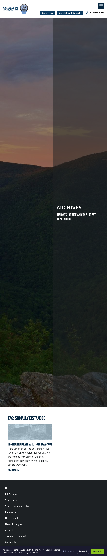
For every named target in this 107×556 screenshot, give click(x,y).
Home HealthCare (14, 518)
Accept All (97, 551)
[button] (101, 6)
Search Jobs (11, 500)
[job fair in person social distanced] (30, 432)
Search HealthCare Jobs (17, 506)
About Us (10, 530)
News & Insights (13, 524)
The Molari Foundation (16, 536)
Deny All (83, 551)
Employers (10, 512)
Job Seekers (11, 494)
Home (8, 488)
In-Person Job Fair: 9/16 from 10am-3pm (30, 444)
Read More (13, 470)
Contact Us (10, 542)
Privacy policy (69, 551)
